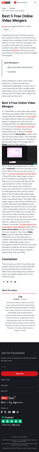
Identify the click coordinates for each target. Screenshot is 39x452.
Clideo (30, 132)
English (6, 29)
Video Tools (5, 380)
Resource (4, 385)
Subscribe (19, 374)
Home (4, 8)
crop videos (32, 116)
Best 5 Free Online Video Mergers (20, 67)
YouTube (12, 8)
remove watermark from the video (22, 174)
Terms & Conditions (22, 437)
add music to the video (26, 127)
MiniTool (15, 50)
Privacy (14, 437)
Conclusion (12, 72)
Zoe (5, 26)
